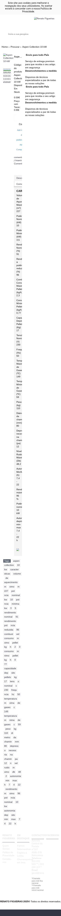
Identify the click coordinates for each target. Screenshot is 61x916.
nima (11, 720)
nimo (6, 655)
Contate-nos (6, 861)
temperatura (10, 698)
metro (7, 737)
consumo (9, 638)
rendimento (10, 612)
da (15, 737)
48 (19, 772)
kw (5, 569)
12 (5, 763)
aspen (16, 561)
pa (16, 759)
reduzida (8, 629)
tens (12, 681)
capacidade (10, 668)
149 (6, 711)
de (7, 578)
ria (5, 754)
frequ (14, 690)
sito (13, 672)
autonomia (15, 776)
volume (17, 573)
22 (19, 784)
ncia (6, 595)
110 (6, 733)
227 (6, 591)
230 (6, 690)
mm (17, 741)
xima (11, 703)
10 (18, 565)
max (15, 780)
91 (17, 616)
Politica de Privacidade (8, 854)
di (12, 733)
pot (13, 591)
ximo (11, 586)
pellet (15, 642)
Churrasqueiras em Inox (23, 861)
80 (5, 746)
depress (14, 746)
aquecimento (11, 582)
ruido (6, 767)
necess (12, 750)
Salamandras (23, 849)
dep (6, 672)
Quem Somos (6, 847)
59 (19, 724)
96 (17, 629)
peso (8, 728)
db (13, 772)
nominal (16, 595)
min (7, 780)
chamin (8, 741)
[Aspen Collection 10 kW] (8, 58)
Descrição (21, 178)
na (11, 754)
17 (5, 681)
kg (5, 647)
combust (8, 634)
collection (9, 565)
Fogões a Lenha (22, 854)
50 (18, 694)
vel (17, 634)
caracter (14, 569)
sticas (7, 573)
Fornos (20, 845)
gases (7, 707)
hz (13, 694)
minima (15, 603)
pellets (7, 677)
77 (5, 664)
